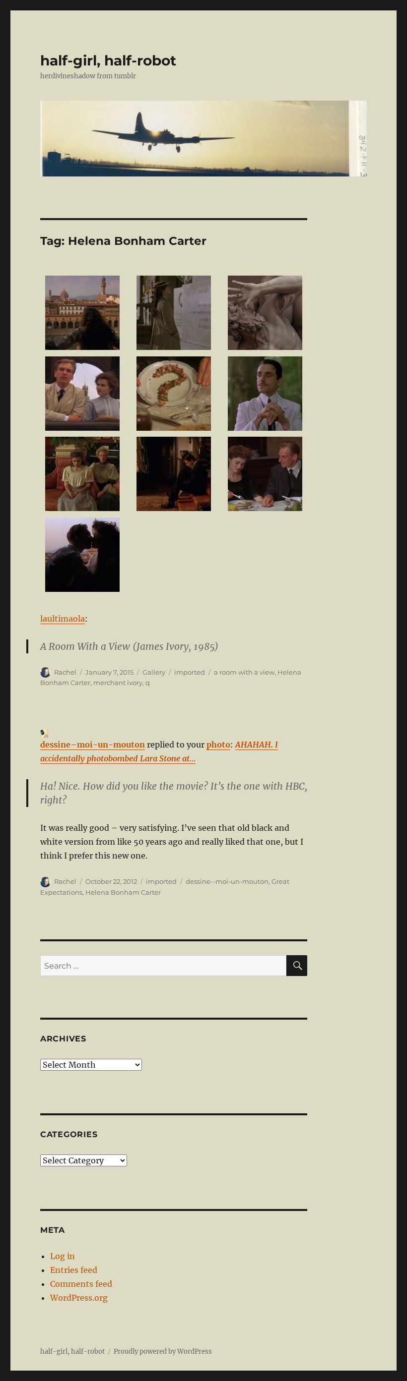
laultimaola (62, 619)
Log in (62, 1256)
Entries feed (73, 1270)
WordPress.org (79, 1298)
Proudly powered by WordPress (163, 1351)
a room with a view (244, 672)
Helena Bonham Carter (123, 892)
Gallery (153, 672)
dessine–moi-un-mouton (92, 744)
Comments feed (81, 1284)
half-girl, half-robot (108, 60)
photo (218, 744)
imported (189, 672)
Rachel (65, 672)
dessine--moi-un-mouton (227, 881)
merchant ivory (117, 683)
